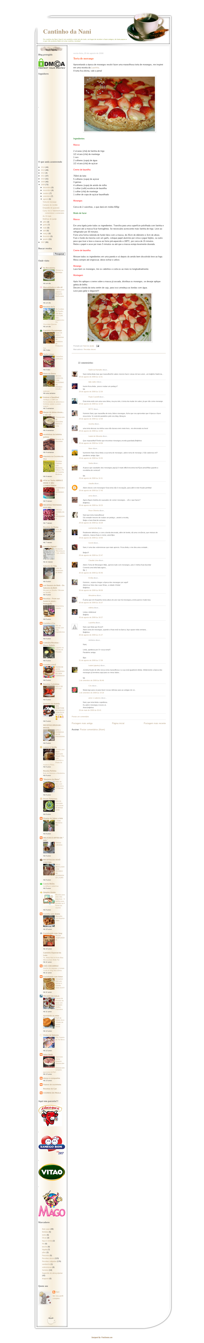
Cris (90, 686)
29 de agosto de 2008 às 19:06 (91, 538)
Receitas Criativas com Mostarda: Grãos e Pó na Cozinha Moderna (59, 467)
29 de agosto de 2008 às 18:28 (91, 523)
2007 (43, 242)
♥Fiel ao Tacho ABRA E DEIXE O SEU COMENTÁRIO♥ (53, 482)
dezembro (47, 187)
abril (45, 231)
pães (44, 1252)
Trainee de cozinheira (52, 1085)
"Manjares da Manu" (51, 779)
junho (45, 225)
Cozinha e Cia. (49, 623)
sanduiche (46, 1264)
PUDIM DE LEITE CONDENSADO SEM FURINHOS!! (60, 671)
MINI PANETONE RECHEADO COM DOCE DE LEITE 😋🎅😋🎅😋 (60, 712)
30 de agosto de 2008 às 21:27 (91, 635)
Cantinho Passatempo (52, 330)
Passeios (45, 1255)
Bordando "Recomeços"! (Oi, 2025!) (60, 551)
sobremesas (47, 1267)
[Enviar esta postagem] (97, 346)
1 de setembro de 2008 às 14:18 (91, 693)
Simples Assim (49, 892)
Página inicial (118, 723)
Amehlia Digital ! (50, 546)
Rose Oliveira (93, 510)
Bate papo (46, 1229)
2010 (43, 179)
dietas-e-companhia (51, 1078)
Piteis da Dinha (49, 374)
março (45, 233)
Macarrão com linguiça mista (60, 918)
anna (90, 496)
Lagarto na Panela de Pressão (59, 650)
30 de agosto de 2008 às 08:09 (91, 590)
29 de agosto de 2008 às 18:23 (91, 505)
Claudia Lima (93, 560)
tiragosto (45, 1278)
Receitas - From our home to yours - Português (51, 601)
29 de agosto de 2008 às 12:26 (91, 392)
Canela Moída (49, 884)
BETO (90, 409)
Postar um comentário (80, 717)
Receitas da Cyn (50, 1089)
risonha (91, 424)
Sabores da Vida (50, 566)
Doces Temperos (50, 799)
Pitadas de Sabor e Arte (53, 818)
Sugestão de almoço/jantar (52, 1273)
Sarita (90, 463)
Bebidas (45, 1232)
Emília (90, 578)
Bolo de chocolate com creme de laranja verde (59, 805)
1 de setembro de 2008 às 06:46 (91, 680)
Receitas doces (90, 349)
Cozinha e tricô (49, 665)
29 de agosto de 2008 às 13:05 (91, 431)
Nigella (44, 1249)
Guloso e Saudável (51, 397)
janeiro (46, 239)
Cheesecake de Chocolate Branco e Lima (60, 421)
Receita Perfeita (49, 771)
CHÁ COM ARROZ (50, 966)
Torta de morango (49, 202)
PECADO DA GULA (51, 996)
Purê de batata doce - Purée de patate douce (59, 1022)
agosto (46, 199)
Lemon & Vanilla (50, 747)
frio (43, 1244)
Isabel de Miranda (95, 436)
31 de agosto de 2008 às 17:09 (91, 660)
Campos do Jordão (50, 205)
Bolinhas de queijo (50, 219)
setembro (47, 196)
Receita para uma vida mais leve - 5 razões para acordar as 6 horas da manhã (60, 901)
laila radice (92, 382)
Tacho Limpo (48, 354)
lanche (44, 1247)
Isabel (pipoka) (94, 665)
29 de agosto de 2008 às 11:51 (91, 377)
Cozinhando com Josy (52, 933)
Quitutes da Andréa (51, 704)
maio (45, 228)
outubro (46, 193)
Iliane (90, 448)
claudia (91, 483)
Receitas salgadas (49, 1261)
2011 (43, 176)
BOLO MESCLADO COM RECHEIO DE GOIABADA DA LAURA (60, 871)
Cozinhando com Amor (53, 977)
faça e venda (47, 1241)
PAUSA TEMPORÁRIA (60, 938)
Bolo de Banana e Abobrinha (54, 773)
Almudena (92, 595)
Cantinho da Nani (67, 31)
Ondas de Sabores (51, 1035)
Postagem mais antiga (82, 723)
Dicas (44, 1238)
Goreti (90, 543)
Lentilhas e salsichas (50, 886)
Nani (57, 1292)
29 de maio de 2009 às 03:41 (90, 710)
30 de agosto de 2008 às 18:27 (91, 617)
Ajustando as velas (51, 1016)
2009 (43, 182)
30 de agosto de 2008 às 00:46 (91, 573)
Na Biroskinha (49, 268)
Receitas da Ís (49, 307)
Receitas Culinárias (51, 684)
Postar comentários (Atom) (92, 729)
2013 (43, 170)
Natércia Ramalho (95, 370)
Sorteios (45, 1270)
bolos (44, 1235)
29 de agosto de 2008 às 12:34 (91, 404)
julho (45, 222)
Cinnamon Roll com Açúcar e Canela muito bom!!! (60, 983)
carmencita (92, 528)
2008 (43, 185)
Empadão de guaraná (51, 208)
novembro (47, 190)
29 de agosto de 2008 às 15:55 (91, 458)
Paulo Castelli (93, 397)
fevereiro (46, 236)
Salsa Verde (48, 1054)
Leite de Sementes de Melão (59, 570)
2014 (43, 167)
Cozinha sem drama (51, 914)
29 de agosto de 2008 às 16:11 (91, 478)
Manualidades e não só (52, 287)
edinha (91, 608)
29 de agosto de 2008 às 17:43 (91, 490)
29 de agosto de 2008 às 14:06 (91, 443)
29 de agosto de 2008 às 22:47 (91, 555)
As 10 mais (47, 216)
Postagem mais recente (155, 723)
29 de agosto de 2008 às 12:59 (91, 419)
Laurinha (95, 67)
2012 (43, 173)
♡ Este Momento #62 (58, 823)
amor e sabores (94, 698)
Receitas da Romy (50, 527)
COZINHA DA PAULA (52, 1093)
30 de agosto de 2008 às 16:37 (91, 603)
